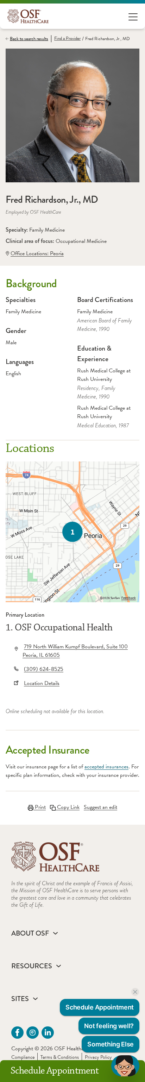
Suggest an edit (100, 807)
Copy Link (68, 807)
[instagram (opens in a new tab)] (32, 1032)
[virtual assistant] (125, 1065)
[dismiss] (135, 992)
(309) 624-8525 (43, 669)
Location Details (41, 683)
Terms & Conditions (59, 1057)
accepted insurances (106, 766)
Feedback (128, 598)
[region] (72, 531)
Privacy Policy (98, 1057)
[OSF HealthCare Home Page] (28, 16)
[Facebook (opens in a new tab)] (17, 1032)
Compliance (22, 1057)
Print (39, 807)
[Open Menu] (133, 16)
